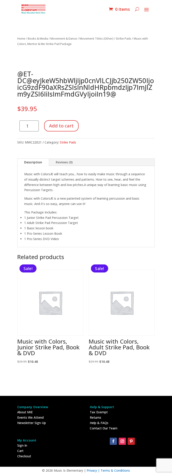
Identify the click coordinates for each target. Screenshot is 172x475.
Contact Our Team (103, 428)
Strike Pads (123, 38)
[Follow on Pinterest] (131, 441)
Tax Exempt (99, 412)
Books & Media (38, 38)
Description (33, 162)
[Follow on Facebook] (113, 441)
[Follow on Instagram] (122, 441)
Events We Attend (30, 417)
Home (21, 38)
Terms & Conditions (115, 470)
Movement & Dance (63, 38)
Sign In (22, 445)
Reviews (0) (64, 162)
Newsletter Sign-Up (31, 423)
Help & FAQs (99, 423)
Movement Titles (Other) (96, 38)
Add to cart (61, 126)
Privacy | (94, 470)
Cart (20, 451)
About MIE (25, 412)
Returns (95, 417)
